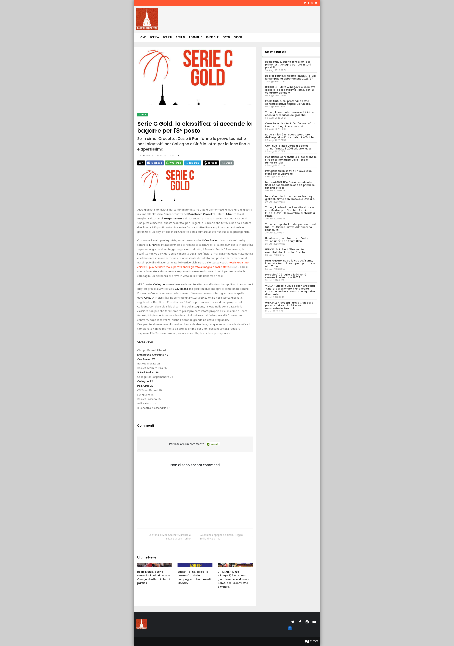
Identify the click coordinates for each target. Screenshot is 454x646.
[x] (289, 632)
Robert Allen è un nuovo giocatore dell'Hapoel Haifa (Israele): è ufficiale (289, 136)
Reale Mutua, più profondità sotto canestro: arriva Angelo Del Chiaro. (288, 102)
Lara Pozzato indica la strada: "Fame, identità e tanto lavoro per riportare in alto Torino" (290, 263)
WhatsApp (175, 162)
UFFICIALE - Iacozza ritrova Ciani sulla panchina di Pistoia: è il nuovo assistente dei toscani (289, 305)
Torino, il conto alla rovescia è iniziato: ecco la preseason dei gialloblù (290, 113)
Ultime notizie (275, 52)
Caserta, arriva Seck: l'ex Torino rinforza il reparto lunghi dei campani (291, 125)
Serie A (154, 37)
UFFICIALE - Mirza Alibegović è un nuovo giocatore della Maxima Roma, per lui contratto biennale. (233, 579)
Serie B (167, 37)
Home (142, 37)
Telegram (194, 162)
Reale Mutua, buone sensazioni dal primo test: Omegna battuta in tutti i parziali (153, 577)
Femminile (195, 37)
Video (238, 37)
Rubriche (212, 37)
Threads (212, 162)
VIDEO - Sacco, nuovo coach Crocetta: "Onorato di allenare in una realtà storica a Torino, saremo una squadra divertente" (290, 290)
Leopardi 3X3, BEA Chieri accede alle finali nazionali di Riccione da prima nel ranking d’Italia (290, 185)
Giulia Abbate (146, 156)
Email (229, 162)
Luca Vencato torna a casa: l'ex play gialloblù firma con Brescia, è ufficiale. (290, 197)
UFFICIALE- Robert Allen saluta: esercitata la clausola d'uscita (285, 251)
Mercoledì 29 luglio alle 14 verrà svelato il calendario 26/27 (285, 276)
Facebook (156, 162)
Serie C (180, 37)
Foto (226, 37)
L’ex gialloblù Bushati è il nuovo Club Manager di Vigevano (288, 172)
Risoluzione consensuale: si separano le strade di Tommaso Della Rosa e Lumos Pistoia (291, 159)
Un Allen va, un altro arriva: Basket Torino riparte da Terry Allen (287, 239)
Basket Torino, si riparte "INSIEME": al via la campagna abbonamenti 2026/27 (194, 577)
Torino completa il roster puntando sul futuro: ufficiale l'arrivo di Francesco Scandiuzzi (290, 227)
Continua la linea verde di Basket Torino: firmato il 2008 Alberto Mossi (288, 147)
